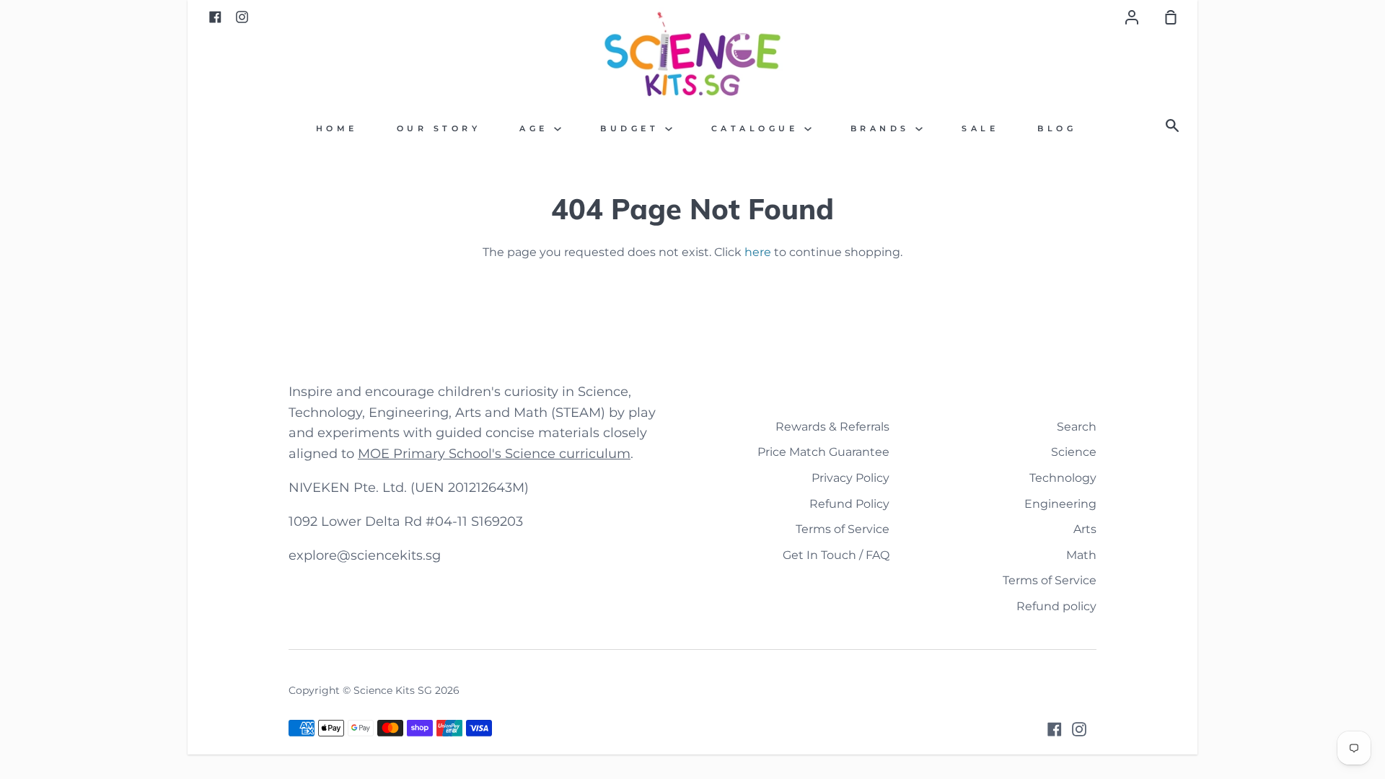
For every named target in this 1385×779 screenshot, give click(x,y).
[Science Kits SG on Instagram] (1079, 729)
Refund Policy (849, 504)
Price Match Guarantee (823, 452)
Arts (1084, 529)
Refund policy (1056, 606)
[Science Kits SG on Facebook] (1054, 729)
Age (536, 128)
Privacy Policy (850, 478)
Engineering (1060, 504)
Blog (1056, 128)
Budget (632, 128)
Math (1081, 555)
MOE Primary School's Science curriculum (494, 454)
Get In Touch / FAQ (836, 555)
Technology (1062, 478)
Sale (980, 128)
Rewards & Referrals (832, 426)
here (757, 252)
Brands (883, 128)
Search (1076, 426)
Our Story (439, 128)
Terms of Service (842, 529)
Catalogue (757, 128)
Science (1073, 452)
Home (337, 128)
